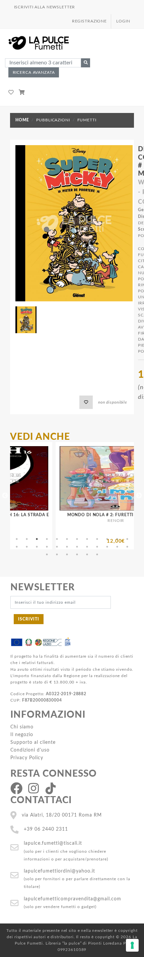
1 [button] (16, 539)
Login (123, 21)
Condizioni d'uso (30, 750)
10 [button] (107, 539)
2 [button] (26, 539)
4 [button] (47, 539)
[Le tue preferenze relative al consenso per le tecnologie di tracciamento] (132, 945)
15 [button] (36, 546)
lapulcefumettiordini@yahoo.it (59, 871)
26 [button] (57, 554)
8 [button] (87, 539)
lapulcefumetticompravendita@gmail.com (72, 898)
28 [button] (77, 554)
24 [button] (127, 546)
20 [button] (87, 546)
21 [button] (97, 546)
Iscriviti (28, 619)
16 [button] (47, 546)
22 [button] (107, 546)
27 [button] (67, 554)
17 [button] (57, 546)
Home (22, 120)
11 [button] (117, 539)
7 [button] (77, 539)
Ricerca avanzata (34, 72)
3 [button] (36, 539)
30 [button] (97, 554)
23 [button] (117, 546)
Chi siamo (21, 726)
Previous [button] (5, 495)
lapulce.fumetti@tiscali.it (53, 843)
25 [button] (47, 554)
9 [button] (97, 539)
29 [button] (87, 554)
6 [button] (67, 539)
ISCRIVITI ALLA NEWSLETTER (44, 7)
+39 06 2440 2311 (46, 829)
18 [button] (67, 546)
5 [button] (57, 539)
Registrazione (89, 21)
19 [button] (77, 546)
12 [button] (127, 539)
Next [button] (139, 495)
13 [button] (16, 546)
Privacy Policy (26, 757)
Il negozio (21, 734)
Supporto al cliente (33, 742)
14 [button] (26, 546)
